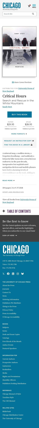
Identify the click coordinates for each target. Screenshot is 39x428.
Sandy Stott (7, 107)
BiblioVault (6, 411)
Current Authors (8, 359)
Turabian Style (8, 397)
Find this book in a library (18, 145)
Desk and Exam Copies (11, 334)
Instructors (6, 366)
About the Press (8, 285)
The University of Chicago (12, 418)
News (4, 296)
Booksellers (6, 369)
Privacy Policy (7, 310)
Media (4, 373)
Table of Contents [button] (19, 211)
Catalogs (5, 338)
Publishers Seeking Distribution (14, 384)
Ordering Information (10, 299)
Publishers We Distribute (11, 303)
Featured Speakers (9, 348)
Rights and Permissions (11, 377)
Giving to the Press (9, 306)
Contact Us (6, 292)
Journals (5, 289)
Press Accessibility (9, 313)
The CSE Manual (8, 401)
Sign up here (9, 235)
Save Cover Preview (23, 82)
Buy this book (22, 114)
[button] (19, 134)
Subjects (5, 327)
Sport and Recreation (13, 192)
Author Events (7, 345)
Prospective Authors (10, 362)
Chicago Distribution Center (12, 415)
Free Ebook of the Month (11, 341)
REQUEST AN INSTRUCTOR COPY (19, 141)
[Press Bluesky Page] (22, 274)
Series (4, 331)
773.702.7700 (12, 264)
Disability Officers (9, 380)
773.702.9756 (10, 268)
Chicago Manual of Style (11, 394)
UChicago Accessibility (11, 317)
